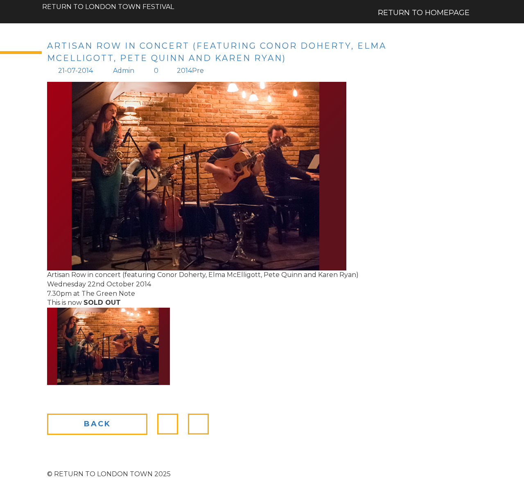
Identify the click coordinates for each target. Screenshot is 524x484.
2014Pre (190, 70)
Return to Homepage (424, 12)
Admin (123, 70)
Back (97, 423)
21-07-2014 (75, 70)
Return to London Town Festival (108, 3)
